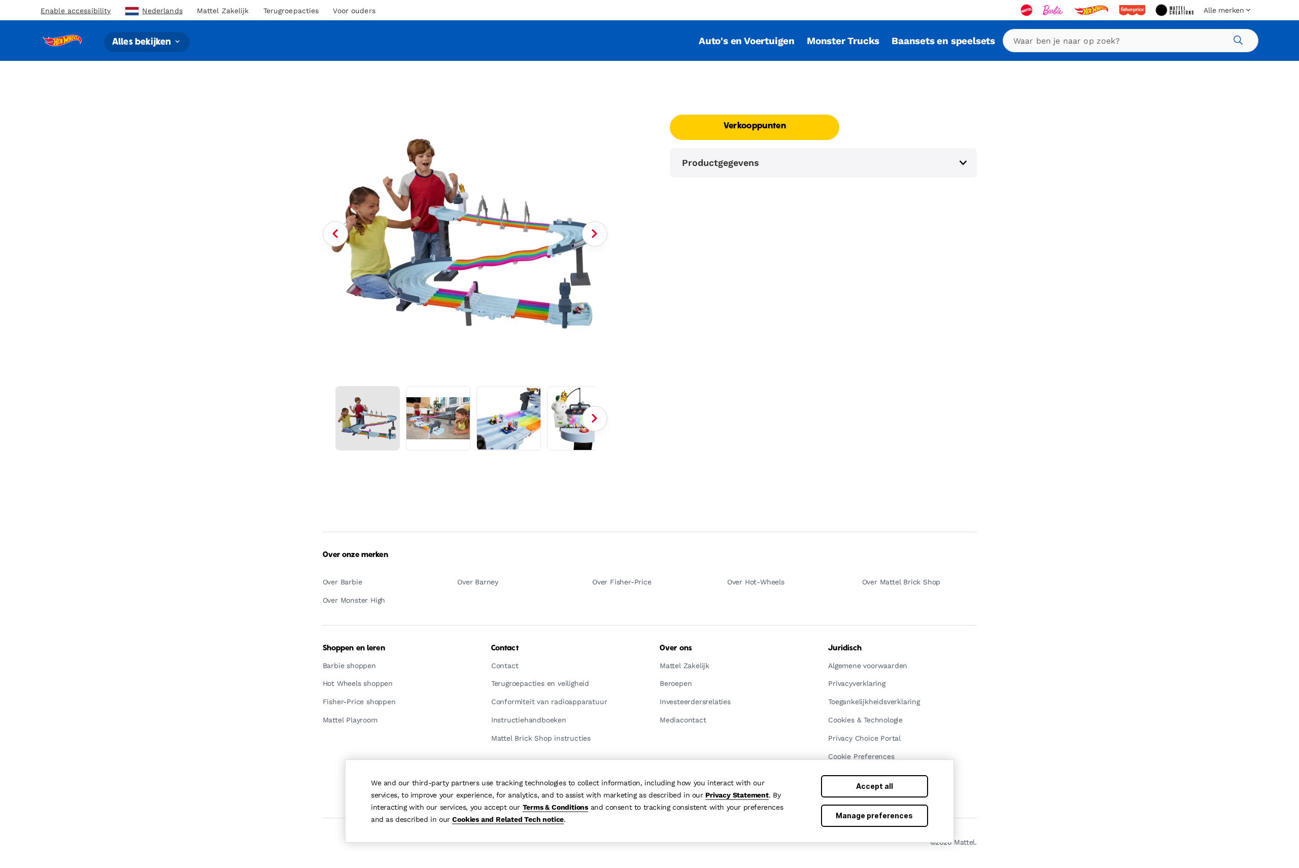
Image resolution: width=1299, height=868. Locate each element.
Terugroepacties (291, 11)
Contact (505, 648)
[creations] (1175, 10)
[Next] (594, 234)
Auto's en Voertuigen (747, 41)
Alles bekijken (142, 42)
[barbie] (1054, 10)
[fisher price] (1133, 10)
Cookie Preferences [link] (861, 756)
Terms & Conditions (555, 807)
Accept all (874, 786)
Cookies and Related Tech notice (508, 819)
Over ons (676, 648)
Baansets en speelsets (943, 41)
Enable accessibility (76, 11)
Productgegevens (720, 162)
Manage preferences (874, 815)
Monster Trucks (843, 41)
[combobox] (1130, 40)
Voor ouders (354, 11)
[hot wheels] (1092, 10)
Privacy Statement (737, 795)
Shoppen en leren (354, 648)
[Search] (1236, 38)
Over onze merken (355, 555)
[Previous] (335, 234)
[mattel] (1027, 10)
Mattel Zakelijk (223, 11)
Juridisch (845, 648)
